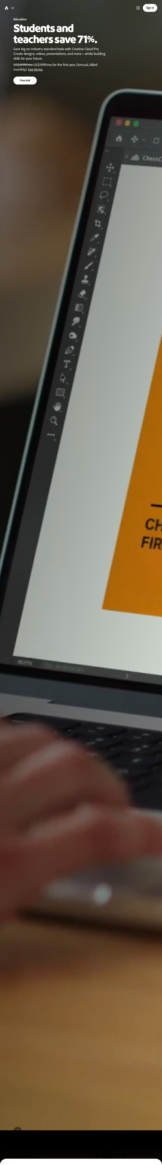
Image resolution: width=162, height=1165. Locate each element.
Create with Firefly (29, 75)
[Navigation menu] (13, 8)
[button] (138, 8)
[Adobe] (6, 7)
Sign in (150, 7)
